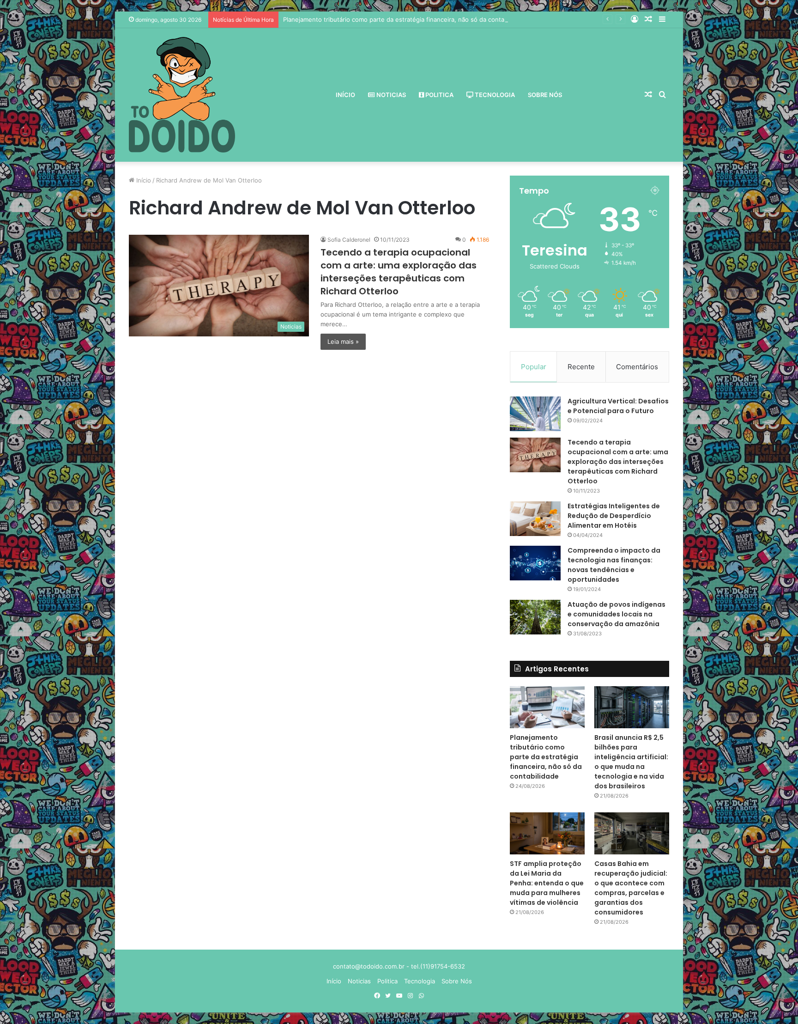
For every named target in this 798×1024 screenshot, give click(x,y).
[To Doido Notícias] (182, 94)
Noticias (390, 94)
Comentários (637, 366)
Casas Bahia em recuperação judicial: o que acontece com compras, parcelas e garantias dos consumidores (630, 888)
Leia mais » (343, 341)
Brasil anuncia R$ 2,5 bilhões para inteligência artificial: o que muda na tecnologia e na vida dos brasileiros (631, 762)
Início (345, 94)
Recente (581, 366)
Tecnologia (494, 94)
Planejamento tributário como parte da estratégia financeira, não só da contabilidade (404, 19)
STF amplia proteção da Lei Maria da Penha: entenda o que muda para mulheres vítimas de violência (547, 883)
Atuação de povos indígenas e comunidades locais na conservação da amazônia (616, 614)
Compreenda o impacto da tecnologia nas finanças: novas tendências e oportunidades (614, 565)
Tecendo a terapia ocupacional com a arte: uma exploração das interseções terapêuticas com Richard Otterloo (398, 272)
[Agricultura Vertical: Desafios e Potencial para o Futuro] (535, 413)
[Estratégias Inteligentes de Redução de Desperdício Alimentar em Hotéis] (535, 518)
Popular (533, 366)
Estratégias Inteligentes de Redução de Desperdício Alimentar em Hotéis (614, 515)
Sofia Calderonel (348, 239)
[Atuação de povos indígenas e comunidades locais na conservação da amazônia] (535, 617)
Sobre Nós (545, 94)
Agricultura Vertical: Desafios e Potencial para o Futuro (618, 405)
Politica (438, 94)
